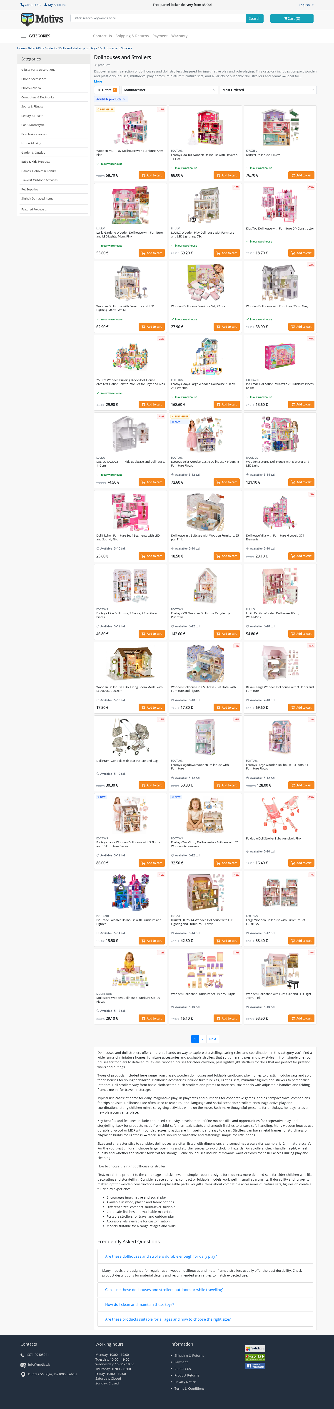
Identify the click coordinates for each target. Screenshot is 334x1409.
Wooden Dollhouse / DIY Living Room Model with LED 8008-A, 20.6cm (129, 689)
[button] (306, 5)
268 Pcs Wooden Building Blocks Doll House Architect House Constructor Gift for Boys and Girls (130, 382)
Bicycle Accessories (34, 134)
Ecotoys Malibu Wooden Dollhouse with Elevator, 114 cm (204, 157)
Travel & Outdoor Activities (39, 180)
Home (21, 48)
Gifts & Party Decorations (38, 69)
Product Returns (186, 1375)
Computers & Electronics (38, 97)
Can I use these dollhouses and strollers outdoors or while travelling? (164, 1289)
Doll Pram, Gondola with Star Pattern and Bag (127, 761)
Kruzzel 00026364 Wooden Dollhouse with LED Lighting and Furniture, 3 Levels (202, 922)
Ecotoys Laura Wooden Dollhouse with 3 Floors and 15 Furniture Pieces (128, 844)
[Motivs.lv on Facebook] (255, 1366)
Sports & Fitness (32, 106)
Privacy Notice (185, 1382)
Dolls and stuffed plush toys (78, 48)
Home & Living (31, 143)
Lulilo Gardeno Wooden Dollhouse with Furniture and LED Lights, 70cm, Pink (129, 234)
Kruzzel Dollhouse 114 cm (263, 155)
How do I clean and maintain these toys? (139, 1304)
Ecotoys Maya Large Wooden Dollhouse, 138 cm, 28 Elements (203, 386)
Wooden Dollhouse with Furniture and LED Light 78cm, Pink (278, 996)
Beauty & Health (32, 116)
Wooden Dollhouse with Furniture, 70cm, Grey (277, 306)
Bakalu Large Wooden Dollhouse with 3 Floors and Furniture (280, 689)
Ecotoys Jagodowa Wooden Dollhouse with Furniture (200, 767)
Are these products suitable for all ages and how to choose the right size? (168, 1319)
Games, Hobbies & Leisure (39, 171)
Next (212, 1039)
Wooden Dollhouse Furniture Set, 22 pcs (198, 306)
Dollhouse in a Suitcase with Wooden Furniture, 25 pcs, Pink (205, 537)
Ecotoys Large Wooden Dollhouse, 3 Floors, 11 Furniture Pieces (277, 767)
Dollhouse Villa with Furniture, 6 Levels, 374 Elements (275, 537)
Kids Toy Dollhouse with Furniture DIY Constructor (280, 228)
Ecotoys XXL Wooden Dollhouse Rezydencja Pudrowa (200, 615)
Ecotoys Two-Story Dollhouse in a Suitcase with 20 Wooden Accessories (204, 844)
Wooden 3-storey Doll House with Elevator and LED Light (277, 463)
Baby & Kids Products (42, 48)
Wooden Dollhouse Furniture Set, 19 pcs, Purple (203, 994)
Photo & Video (31, 88)
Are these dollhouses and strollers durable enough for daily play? (161, 1256)
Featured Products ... (34, 209)
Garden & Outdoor (34, 152)
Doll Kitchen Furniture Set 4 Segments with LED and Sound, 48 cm (128, 537)
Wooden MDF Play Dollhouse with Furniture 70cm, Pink (130, 153)
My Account (57, 4)
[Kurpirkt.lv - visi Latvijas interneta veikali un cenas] (255, 1358)
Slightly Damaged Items (37, 198)
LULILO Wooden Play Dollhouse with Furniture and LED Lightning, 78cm (202, 234)
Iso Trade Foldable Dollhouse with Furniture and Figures (128, 922)
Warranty (179, 35)
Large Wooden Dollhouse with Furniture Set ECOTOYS (275, 922)
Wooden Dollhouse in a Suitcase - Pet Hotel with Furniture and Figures (203, 689)
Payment (160, 35)
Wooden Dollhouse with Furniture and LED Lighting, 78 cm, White (125, 308)
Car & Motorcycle (33, 125)
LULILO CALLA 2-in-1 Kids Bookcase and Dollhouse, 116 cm (130, 463)
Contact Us (33, 4)
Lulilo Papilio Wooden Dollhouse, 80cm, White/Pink (272, 615)
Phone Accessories (33, 79)
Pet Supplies (29, 189)
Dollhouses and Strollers (116, 48)
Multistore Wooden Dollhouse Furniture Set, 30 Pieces (128, 1000)
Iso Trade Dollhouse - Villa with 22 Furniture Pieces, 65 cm (280, 386)
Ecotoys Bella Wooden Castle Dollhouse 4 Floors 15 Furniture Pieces (205, 463)
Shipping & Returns (132, 35)
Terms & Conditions (189, 1388)
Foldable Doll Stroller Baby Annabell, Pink (273, 838)
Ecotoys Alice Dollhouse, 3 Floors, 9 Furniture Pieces (126, 615)
